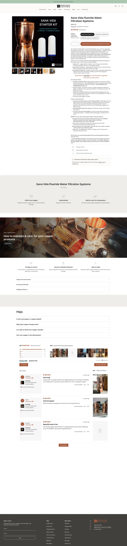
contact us (75, 163)
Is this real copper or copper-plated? (28, 319)
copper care (101, 162)
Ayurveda (67, 540)
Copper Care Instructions (23, 279)
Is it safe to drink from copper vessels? (29, 330)
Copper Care (49, 523)
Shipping (73, 26)
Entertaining (68, 535)
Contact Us (68, 543)
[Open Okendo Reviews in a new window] (102, 360)
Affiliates (48, 540)
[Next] (122, 1)
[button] (42, 9)
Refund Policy (50, 532)
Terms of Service (50, 535)
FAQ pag (86, 75)
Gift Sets (67, 523)
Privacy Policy (50, 537)
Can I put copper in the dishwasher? (28, 335)
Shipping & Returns (21, 289)
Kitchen (67, 529)
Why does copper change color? (27, 324)
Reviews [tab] (23, 361)
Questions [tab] (33, 361)
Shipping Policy (50, 529)
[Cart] (122, 6)
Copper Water (68, 526)
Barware (67, 532)
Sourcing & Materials (22, 284)
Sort (94, 370)
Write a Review (102, 365)
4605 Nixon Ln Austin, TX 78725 (102, 527)
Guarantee (49, 526)
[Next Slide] (106, 353)
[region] (79, 353)
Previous (12, 42)
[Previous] (4, 1)
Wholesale (49, 543)
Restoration (68, 537)
